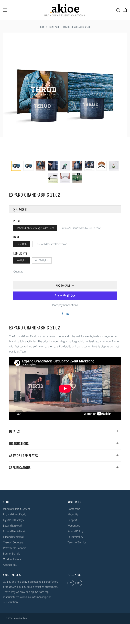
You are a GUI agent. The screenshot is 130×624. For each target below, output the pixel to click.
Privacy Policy (75, 537)
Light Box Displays (13, 520)
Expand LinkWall (12, 526)
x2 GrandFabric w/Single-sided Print (35, 228)
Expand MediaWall (13, 537)
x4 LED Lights (41, 260)
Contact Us (74, 509)
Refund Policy (75, 531)
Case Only (22, 244)
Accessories (10, 565)
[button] (16, 166)
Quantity (18, 272)
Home (42, 26)
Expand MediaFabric (14, 531)
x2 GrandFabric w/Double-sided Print (81, 228)
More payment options (65, 305)
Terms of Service (77, 542)
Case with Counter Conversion (51, 244)
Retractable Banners (14, 548)
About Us (73, 514)
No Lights (21, 260)
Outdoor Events (12, 559)
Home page (54, 26)
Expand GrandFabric (14, 514)
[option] (65, 95)
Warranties (74, 526)
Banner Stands (11, 554)
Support (72, 520)
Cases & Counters (13, 542)
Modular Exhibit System (16, 509)
